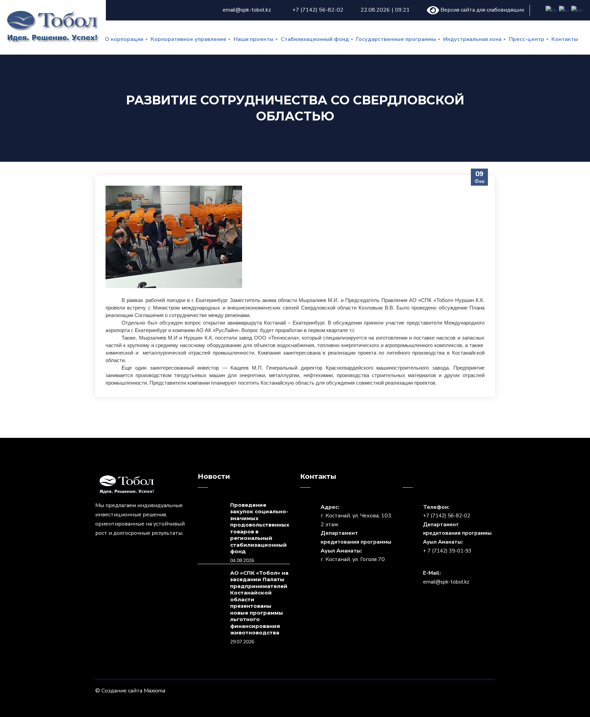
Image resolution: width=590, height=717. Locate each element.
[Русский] (564, 10)
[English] (577, 10)
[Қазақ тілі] (551, 10)
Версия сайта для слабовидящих (481, 10)
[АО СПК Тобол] (52, 25)
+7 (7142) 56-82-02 (317, 10)
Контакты (564, 39)
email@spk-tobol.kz (247, 10)
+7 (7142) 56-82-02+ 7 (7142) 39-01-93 (457, 533)
